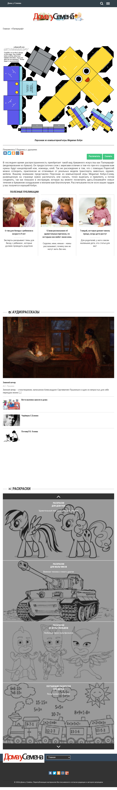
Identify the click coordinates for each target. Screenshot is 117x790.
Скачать (108, 156)
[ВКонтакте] (5, 153)
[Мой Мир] (17, 153)
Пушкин (10, 386)
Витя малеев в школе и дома (34, 400)
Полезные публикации (24, 191)
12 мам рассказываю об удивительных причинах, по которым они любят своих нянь (57, 234)
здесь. (90, 180)
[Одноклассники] (13, 153)
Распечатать (94, 156)
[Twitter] (9, 153)
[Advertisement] (58, 38)
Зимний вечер (9, 382)
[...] (20, 393)
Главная (6, 29)
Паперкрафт (18, 29)
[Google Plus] (21, 153)
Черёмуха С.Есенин (29, 416)
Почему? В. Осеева (29, 431)
